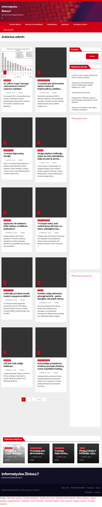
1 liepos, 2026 (10, 93)
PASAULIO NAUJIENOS (34, 24)
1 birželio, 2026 (11, 370)
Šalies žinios (15, 24)
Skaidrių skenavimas (47, 498)
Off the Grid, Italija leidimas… (13, 364)
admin (20, 93)
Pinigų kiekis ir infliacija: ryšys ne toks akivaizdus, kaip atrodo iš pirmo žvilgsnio (50, 157)
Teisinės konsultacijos (31, 498)
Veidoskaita (25, 501)
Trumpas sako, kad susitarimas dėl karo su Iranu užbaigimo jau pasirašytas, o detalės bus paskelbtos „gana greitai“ (49, 230)
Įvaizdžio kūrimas (14, 501)
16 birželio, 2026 (11, 232)
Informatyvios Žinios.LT (20, 474)
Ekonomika (52, 24)
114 (39, 399)
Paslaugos (9, 30)
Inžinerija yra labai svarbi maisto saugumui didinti (16, 294)
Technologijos (80, 24)
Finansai (65, 24)
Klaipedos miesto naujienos (66, 498)
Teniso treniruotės (37, 501)
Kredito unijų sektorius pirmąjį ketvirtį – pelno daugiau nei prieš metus (50, 296)
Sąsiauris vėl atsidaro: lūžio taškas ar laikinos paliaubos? (15, 226)
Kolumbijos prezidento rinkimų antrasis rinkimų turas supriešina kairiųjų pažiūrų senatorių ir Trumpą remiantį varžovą (50, 370)
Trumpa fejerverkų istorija (13, 154)
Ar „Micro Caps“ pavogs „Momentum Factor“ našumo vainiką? (16, 86)
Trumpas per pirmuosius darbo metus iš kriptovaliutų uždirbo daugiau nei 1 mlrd (50, 87)
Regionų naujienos (80, 501)
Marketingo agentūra (14, 498)
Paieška (75, 49)
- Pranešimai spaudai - (52, 501)
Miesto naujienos (83, 498)
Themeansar (35, 490)
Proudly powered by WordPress (10, 490)
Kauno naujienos (66, 501)
